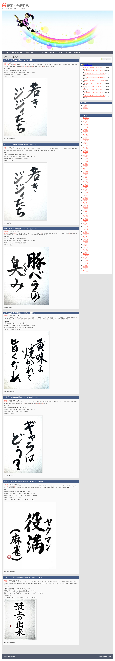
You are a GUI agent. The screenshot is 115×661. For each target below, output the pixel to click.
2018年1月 (85, 250)
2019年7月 (85, 221)
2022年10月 (86, 158)
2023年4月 (85, 148)
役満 (23, 487)
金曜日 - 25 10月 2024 (14, 63)
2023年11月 (86, 137)
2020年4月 (85, 207)
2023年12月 (86, 135)
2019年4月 (85, 226)
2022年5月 (85, 166)
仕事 (27, 52)
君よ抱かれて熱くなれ (12, 319)
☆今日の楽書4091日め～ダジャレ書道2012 (94, 92)
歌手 (58, 583)
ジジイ (44, 64)
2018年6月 (85, 242)
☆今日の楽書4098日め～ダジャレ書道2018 (94, 74)
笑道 (42, 66)
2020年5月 (85, 205)
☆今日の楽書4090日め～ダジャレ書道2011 (94, 96)
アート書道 (31, 64)
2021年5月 (85, 186)
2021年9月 (85, 179)
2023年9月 (85, 140)
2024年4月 (85, 129)
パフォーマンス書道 (42, 52)
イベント (85, 105)
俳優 (15, 583)
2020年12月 (86, 194)
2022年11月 (86, 156)
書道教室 (19, 66)
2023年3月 (85, 150)
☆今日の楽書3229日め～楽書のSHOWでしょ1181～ (25, 577)
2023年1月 (85, 153)
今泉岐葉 (67, 233)
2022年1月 (85, 173)
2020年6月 (85, 203)
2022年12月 (86, 155)
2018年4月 (85, 246)
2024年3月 (85, 131)
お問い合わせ (76, 52)
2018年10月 (86, 236)
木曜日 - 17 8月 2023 (14, 484)
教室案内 (52, 52)
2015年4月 (85, 270)
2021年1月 (85, 192)
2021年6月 (85, 184)
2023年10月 (86, 139)
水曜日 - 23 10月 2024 (14, 316)
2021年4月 (85, 187)
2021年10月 (86, 178)
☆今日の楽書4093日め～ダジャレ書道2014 (94, 86)
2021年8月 (85, 181)
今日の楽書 (12, 581)
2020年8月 (85, 200)
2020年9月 (85, 199)
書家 (8, 66)
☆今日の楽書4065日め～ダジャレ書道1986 (21, 313)
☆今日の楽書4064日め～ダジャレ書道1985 (21, 397)
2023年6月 (85, 145)
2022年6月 (85, 165)
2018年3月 (85, 247)
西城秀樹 (53, 66)
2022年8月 (85, 161)
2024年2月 (85, 132)
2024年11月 (86, 118)
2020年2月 (85, 210)
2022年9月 (85, 160)
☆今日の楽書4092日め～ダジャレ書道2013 (94, 89)
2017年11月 (86, 254)
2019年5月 (85, 224)
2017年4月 (85, 265)
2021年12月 (86, 174)
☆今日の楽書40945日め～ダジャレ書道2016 (94, 80)
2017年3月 (85, 267)
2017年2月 (85, 268)
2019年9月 (85, 218)
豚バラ (45, 234)
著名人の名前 (69, 583)
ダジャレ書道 (55, 64)
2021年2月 (85, 190)
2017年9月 (85, 257)
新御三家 (25, 583)
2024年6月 (85, 126)
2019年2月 (85, 229)
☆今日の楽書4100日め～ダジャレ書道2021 (94, 67)
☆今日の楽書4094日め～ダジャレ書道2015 (94, 83)
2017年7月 (85, 260)
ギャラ (44, 401)
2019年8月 (85, 220)
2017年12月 (86, 252)
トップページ (6, 52)
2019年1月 (85, 231)
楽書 (27, 66)
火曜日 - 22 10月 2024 (14, 400)
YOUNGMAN (20, 486)
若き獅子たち (47, 66)
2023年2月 (85, 152)
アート (25, 64)
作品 (31, 52)
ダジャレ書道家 (63, 64)
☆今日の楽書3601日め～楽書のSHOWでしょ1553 (23, 481)
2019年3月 (85, 228)
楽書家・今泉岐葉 (15, 4)
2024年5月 (85, 127)
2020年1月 (85, 212)
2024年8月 (85, 122)
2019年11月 (86, 215)
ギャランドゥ (50, 401)
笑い (39, 66)
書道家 (14, 66)
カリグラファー (38, 64)
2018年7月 (85, 241)
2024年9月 (85, 121)
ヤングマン (7, 487)
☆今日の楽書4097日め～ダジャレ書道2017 (94, 77)
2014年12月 (86, 271)
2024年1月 (85, 134)
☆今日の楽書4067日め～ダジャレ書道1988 (21, 60)
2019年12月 (86, 213)
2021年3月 (85, 189)
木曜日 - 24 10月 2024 (14, 231)
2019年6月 (85, 223)
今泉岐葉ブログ (88, 65)
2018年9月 (85, 237)
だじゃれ (49, 64)
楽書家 (30, 66)
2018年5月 (85, 244)
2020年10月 (86, 197)
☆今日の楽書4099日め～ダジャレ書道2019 (94, 70)
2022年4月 (85, 168)
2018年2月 (85, 249)
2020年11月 (86, 195)
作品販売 (59, 52)
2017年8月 (85, 258)
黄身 (67, 319)
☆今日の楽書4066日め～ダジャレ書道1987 (21, 229)
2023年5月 (85, 147)
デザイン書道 (71, 64)
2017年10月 (86, 255)
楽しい (23, 66)
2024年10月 (86, 119)
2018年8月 (85, 239)
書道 (11, 66)
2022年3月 (85, 169)
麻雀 (68, 487)
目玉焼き (52, 319)
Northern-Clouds (107, 656)
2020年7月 (85, 202)
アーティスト (20, 64)
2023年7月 (85, 144)
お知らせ (68, 52)
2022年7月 (85, 163)
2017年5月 (85, 263)
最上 (44, 583)
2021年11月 (86, 176)
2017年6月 (85, 262)
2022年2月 (85, 171)
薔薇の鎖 (36, 234)
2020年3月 (85, 208)
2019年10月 (86, 216)
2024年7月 (85, 124)
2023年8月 (85, 142)
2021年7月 (85, 182)
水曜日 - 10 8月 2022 (14, 580)
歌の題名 (35, 66)
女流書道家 (18, 487)
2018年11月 (86, 234)
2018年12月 (86, 233)
